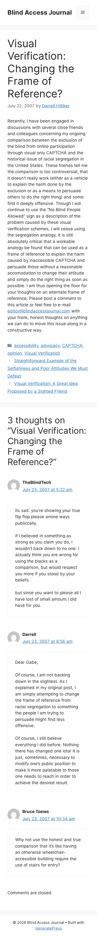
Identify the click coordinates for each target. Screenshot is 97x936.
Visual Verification (42, 353)
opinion (14, 353)
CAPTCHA (72, 345)
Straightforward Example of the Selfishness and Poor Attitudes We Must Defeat (47, 368)
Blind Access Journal (39, 12)
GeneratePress (48, 928)
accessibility (26, 345)
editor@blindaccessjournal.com (38, 311)
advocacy (50, 345)
